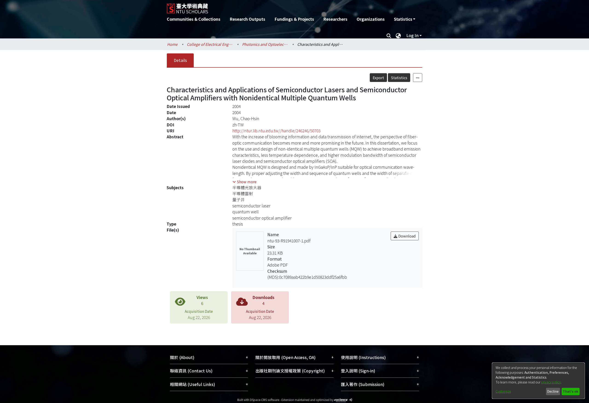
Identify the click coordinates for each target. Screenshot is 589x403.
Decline (553, 391)
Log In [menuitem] (412, 35)
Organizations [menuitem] (371, 19)
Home (172, 44)
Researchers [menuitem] (335, 19)
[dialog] (538, 380)
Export (378, 77)
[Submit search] (389, 35)
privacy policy (551, 382)
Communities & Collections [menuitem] (193, 19)
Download (406, 236)
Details (180, 60)
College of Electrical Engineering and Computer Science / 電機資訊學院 (210, 44)
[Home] (270, 6)
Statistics (399, 77)
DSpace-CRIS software (264, 399)
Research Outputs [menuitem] (247, 19)
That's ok (570, 391)
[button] (244, 182)
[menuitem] (404, 19)
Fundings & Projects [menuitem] (294, 19)
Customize (503, 391)
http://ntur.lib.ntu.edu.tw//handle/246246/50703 (276, 130)
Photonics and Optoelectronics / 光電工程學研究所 (265, 44)
